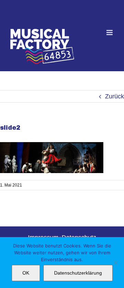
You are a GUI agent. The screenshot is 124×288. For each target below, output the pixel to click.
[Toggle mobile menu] (110, 32)
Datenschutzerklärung (78, 273)
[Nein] (115, 262)
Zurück (114, 96)
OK (25, 273)
